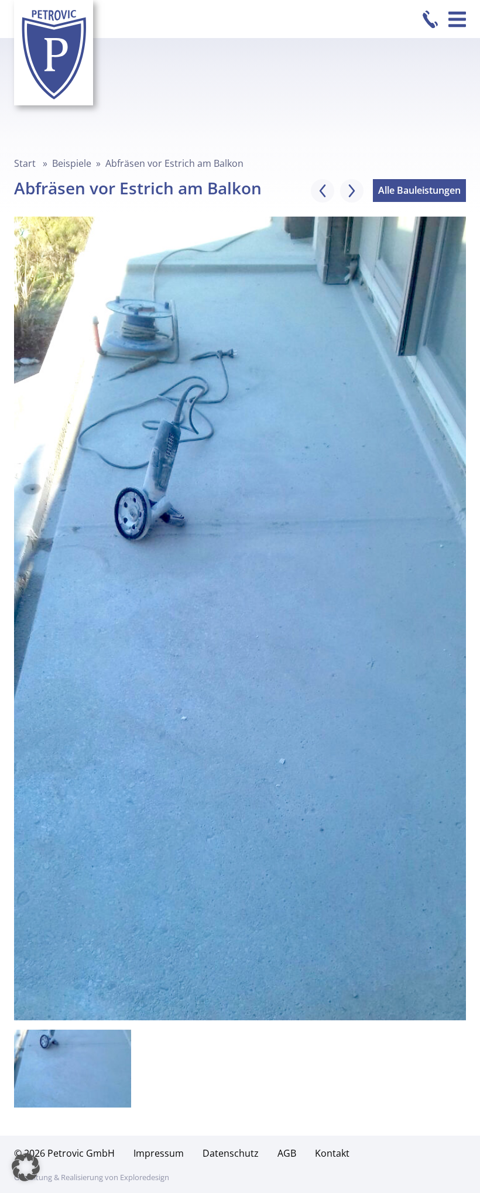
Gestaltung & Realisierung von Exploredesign (91, 1177)
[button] (26, 1167)
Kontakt (332, 1153)
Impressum (158, 1153)
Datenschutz (231, 1153)
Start (25, 163)
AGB (286, 1153)
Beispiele (71, 163)
